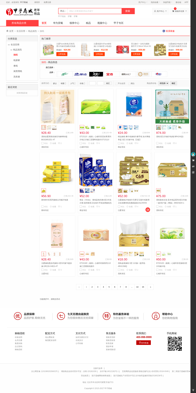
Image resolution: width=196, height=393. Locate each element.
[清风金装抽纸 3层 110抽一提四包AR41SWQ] (134, 233)
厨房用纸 (17, 71)
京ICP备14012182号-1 (109, 371)
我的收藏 (154, 2)
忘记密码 (18, 346)
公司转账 (79, 343)
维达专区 (121, 147)
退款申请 (109, 346)
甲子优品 (62, 16)
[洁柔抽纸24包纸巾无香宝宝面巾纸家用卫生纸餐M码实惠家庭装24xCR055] (134, 170)
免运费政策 (49, 337)
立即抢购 (62, 54)
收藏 (53, 143)
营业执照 (84, 376)
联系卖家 (109, 343)
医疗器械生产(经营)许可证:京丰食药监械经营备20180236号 (137, 376)
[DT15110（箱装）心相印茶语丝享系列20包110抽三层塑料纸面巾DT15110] (96, 107)
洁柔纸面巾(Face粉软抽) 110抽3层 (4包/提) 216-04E (102, 46)
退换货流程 (110, 337)
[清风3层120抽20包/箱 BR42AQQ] (172, 107)
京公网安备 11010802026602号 (44, 371)
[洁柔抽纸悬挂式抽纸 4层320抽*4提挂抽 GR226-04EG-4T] (57, 233)
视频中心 (102, 23)
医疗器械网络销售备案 (101, 376)
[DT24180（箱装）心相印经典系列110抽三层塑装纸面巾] (96, 233)
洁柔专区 (121, 210)
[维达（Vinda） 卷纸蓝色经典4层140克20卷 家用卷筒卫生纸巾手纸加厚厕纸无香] (96, 170)
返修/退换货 (111, 349)
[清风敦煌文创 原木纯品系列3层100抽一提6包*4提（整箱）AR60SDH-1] (172, 170)
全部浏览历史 (22, 93)
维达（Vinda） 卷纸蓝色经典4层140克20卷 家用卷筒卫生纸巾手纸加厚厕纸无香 (96, 203)
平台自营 (121, 83)
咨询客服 (144, 342)
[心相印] (159, 74)
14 (137, 287)
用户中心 (142, 2)
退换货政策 (110, 340)
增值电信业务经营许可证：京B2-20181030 (78, 371)
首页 (44, 23)
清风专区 (45, 147)
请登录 (37, 2)
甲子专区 (119, 23)
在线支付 (79, 340)
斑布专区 (45, 210)
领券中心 (74, 23)
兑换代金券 (97, 368)
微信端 (178, 2)
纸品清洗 (32, 31)
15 (143, 287)
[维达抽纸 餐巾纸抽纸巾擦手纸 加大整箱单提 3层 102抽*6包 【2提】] (134, 107)
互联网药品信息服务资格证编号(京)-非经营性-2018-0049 (145, 371)
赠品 (132, 83)
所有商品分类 (19, 23)
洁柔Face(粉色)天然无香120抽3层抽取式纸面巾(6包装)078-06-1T (65, 46)
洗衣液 (16, 76)
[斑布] (128, 74)
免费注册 (47, 2)
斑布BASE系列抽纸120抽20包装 (54, 200)
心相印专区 (84, 147)
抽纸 (15, 54)
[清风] (65, 74)
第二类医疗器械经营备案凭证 (184, 371)
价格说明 (18, 337)
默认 (55, 83)
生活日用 (21, 31)
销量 (62, 83)
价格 (81, 83)
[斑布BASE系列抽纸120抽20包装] (57, 170)
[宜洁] (112, 74)
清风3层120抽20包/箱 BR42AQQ (169, 137)
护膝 (75, 16)
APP (186, 2)
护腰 (70, 16)
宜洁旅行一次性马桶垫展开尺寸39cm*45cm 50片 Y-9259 (141, 46)
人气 (72, 83)
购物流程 (18, 349)
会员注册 (18, 340)
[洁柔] (96, 74)
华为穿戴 (58, 23)
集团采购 (18, 343)
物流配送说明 (50, 340)
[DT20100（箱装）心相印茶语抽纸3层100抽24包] (172, 233)
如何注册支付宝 (82, 337)
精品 (88, 23)
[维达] (80, 74)
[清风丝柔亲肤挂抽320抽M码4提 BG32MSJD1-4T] (57, 107)
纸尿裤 (16, 60)
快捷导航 (167, 2)
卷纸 (15, 66)
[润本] (143, 74)
